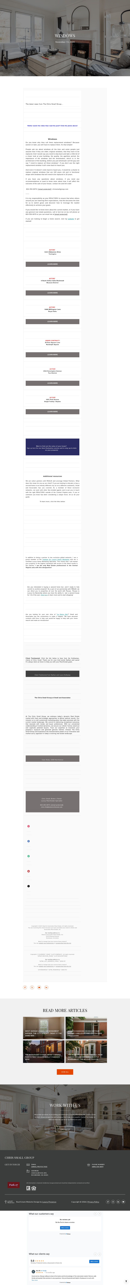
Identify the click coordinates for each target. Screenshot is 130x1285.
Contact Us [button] (65, 1129)
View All (65, 1072)
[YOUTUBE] (123, 1202)
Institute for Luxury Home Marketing (56, 559)
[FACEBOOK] (108, 1202)
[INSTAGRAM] (113, 1202)
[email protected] (44, 189)
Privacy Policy (93, 1202)
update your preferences (46, 943)
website (71, 219)
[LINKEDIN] (118, 1202)
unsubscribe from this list (63, 943)
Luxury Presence (49, 1202)
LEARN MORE (52, 264)
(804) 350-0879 (97, 1166)
